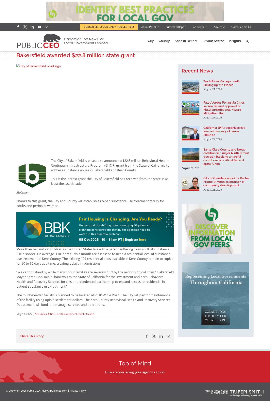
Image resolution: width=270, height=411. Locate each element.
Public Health (86, 314)
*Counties (41, 314)
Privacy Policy (78, 390)
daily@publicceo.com (54, 390)
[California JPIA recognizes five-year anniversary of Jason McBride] (190, 133)
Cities (51, 314)
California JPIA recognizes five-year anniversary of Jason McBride (224, 131)
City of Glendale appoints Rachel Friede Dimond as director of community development (226, 181)
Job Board (198, 27)
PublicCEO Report (176, 27)
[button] (247, 41)
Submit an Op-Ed (241, 27)
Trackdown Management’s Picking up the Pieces (221, 83)
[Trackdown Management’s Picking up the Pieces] (190, 87)
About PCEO (148, 27)
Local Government (66, 314)
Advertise (219, 27)
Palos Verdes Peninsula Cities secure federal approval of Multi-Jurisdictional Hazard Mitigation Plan (224, 108)
